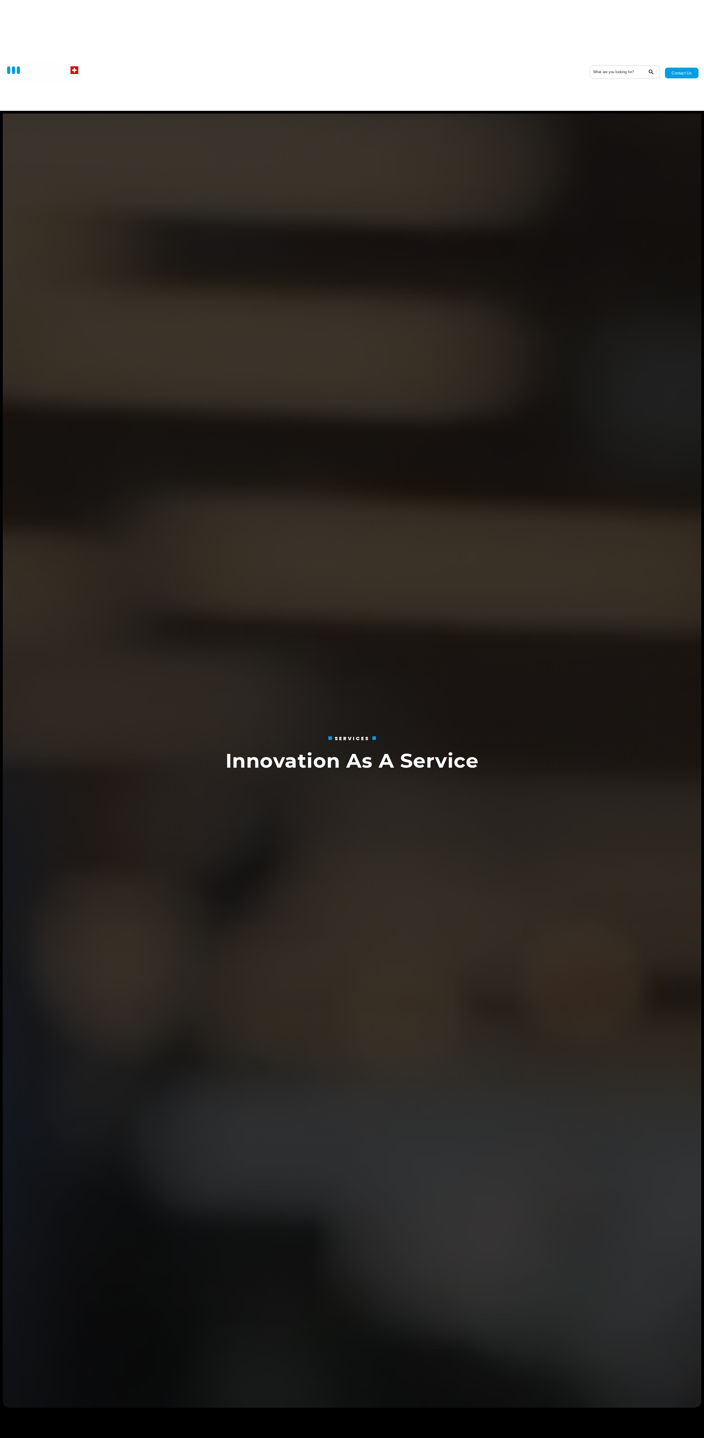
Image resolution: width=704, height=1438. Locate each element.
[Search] (654, 72)
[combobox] (619, 72)
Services (154, 72)
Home (127, 72)
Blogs (224, 72)
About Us (190, 72)
